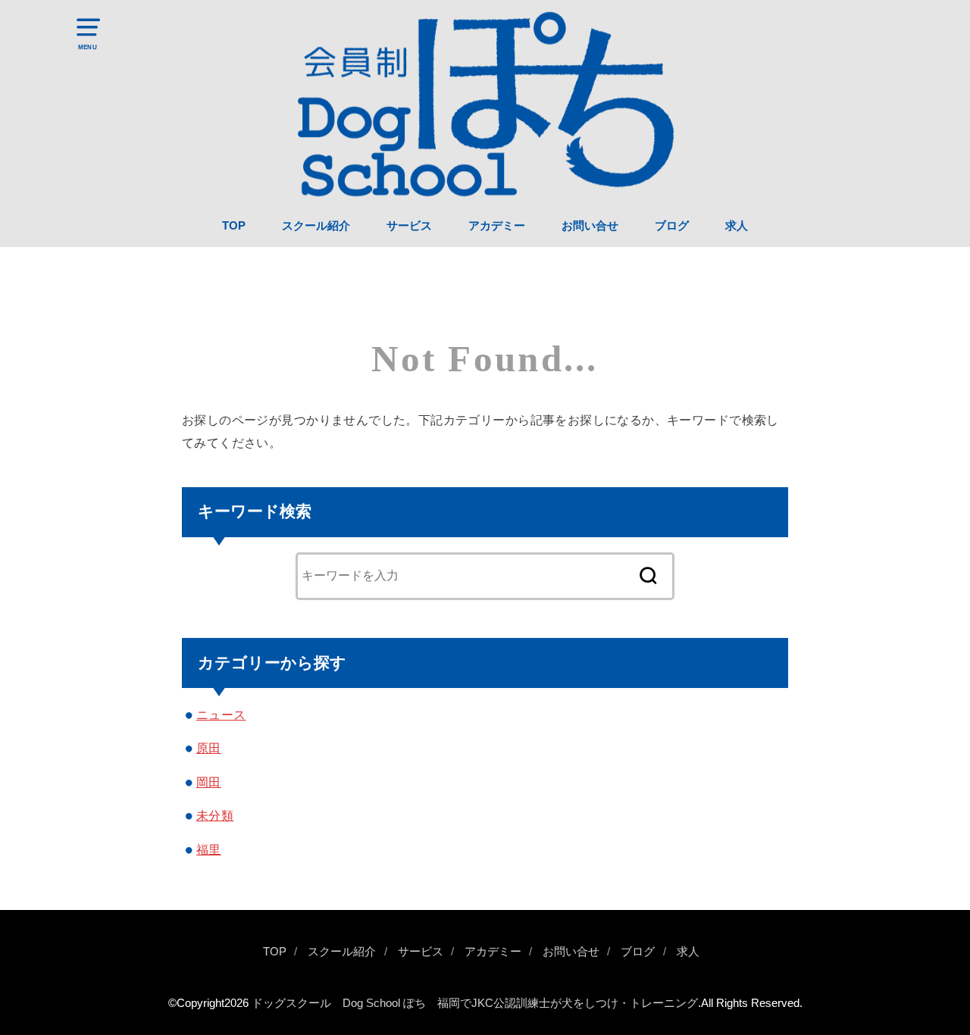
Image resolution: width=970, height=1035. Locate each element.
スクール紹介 (316, 226)
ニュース (221, 714)
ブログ (672, 226)
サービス (409, 226)
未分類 (214, 815)
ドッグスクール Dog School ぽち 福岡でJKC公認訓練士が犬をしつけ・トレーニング (475, 1003)
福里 (208, 849)
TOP (234, 226)
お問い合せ (590, 226)
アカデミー (496, 226)
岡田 (208, 782)
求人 (736, 226)
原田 (208, 748)
